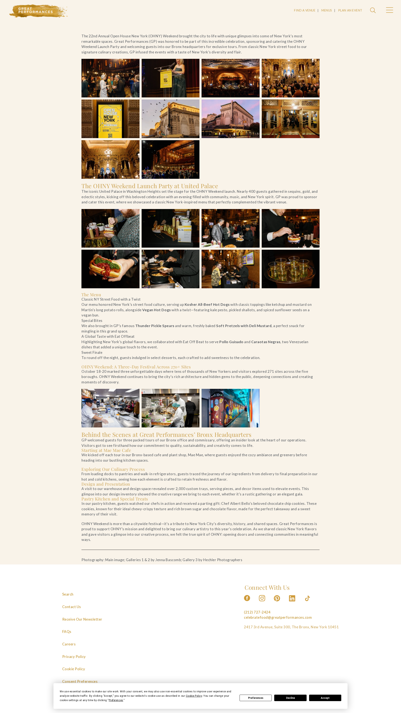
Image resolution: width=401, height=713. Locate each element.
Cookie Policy (73, 669)
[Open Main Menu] (389, 10)
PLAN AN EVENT (350, 10)
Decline (290, 698)
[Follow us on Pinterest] (277, 602)
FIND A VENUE (304, 10)
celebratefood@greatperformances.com (278, 617)
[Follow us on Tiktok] (308, 602)
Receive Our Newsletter (82, 619)
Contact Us (71, 607)
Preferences (255, 698)
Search (68, 594)
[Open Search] (373, 10)
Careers (69, 644)
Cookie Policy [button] (194, 695)
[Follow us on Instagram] (262, 602)
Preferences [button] (116, 700)
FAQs (66, 631)
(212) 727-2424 (257, 612)
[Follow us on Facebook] (247, 602)
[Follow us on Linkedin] (292, 602)
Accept (325, 698)
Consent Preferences (80, 681)
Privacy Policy (74, 656)
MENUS (326, 10)
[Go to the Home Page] (38, 11)
